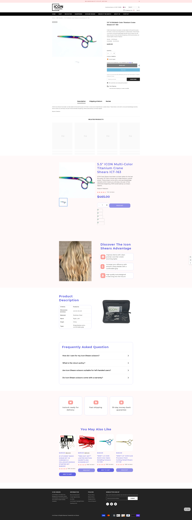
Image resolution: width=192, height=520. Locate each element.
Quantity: (109, 50)
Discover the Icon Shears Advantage (115, 246)
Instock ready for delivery (70, 408)
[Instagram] (111, 504)
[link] (62, 151)
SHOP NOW (104, 1)
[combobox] (133, 7)
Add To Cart (67, 474)
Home (53, 18)
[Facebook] (107, 504)
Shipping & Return (95, 101)
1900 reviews (71, 468)
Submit (132, 498)
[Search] (134, 7)
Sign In (138, 10)
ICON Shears (114, 39)
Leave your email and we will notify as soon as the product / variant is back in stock (123, 75)
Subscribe (133, 79)
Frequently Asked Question (85, 347)
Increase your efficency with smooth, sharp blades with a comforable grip (116, 266)
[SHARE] (138, 65)
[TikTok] (115, 504)
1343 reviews (110, 192)
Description (81, 101)
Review (108, 101)
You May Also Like (96, 429)
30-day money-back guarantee (121, 408)
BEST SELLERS (60, 18)
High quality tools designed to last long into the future (116, 275)
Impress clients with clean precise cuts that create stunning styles (115, 257)
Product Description (69, 298)
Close (139, 1)
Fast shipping (96, 407)
